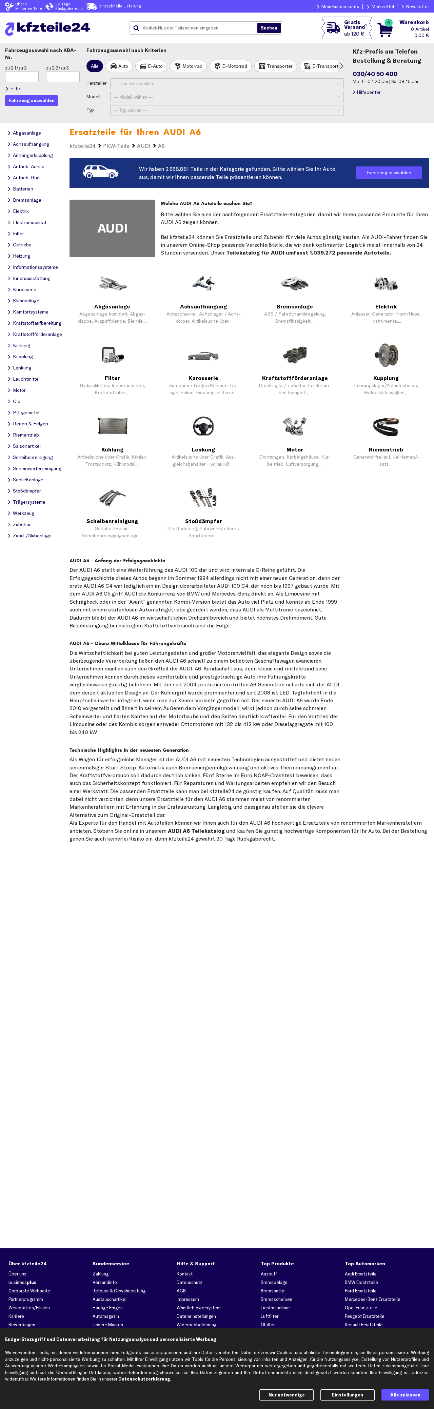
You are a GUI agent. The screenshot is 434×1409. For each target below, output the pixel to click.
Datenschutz (189, 1282)
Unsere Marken (108, 1324)
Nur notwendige (287, 1394)
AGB (181, 1290)
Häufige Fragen (108, 1307)
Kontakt (185, 1273)
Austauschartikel (109, 1299)
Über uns (17, 1273)
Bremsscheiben (276, 1299)
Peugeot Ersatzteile (364, 1316)
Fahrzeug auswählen (389, 172)
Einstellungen (347, 1394)
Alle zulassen (405, 1394)
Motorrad (192, 66)
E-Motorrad (234, 66)
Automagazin (106, 1316)
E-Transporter (327, 66)
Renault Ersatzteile (364, 1324)
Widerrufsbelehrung (196, 1324)
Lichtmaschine (275, 1307)
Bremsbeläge (274, 1282)
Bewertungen (21, 1324)
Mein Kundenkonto (340, 6)
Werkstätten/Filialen (29, 1307)
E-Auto (155, 66)
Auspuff (269, 1273)
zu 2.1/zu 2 (16, 68)
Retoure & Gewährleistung (119, 1290)
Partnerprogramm (25, 1299)
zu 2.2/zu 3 (57, 68)
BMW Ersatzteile (361, 1282)
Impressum (188, 1299)
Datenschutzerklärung (144, 1379)
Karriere (16, 1316)
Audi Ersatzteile (361, 1273)
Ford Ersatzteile (361, 1290)
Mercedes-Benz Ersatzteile (372, 1299)
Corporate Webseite (29, 1290)
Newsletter (417, 6)
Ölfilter (268, 1324)
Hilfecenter (369, 92)
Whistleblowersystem (199, 1307)
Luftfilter (269, 1316)
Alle (95, 66)
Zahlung (100, 1273)
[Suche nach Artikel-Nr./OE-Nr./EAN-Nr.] (269, 28)
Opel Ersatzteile (361, 1307)
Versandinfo (105, 1282)
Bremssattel (273, 1290)
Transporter (280, 66)
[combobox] (196, 28)
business (22, 1282)
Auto (123, 66)
